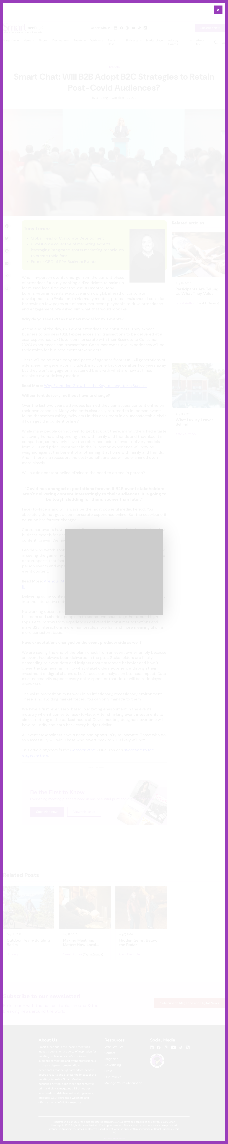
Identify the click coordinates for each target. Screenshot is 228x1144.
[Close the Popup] (218, 10)
